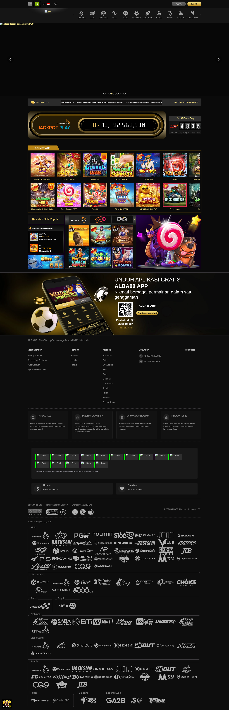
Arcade (159, 18)
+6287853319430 (152, 361)
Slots (92, 18)
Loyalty (74, 360)
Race (114, 18)
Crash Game (148, 18)
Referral (74, 364)
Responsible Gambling (37, 360)
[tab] (79, 219)
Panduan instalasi (147, 313)
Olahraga (136, 18)
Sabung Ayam (192, 18)
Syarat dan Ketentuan (37, 369)
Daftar (194, 4)
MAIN (44, 165)
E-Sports (181, 18)
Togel (125, 18)
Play (64, 127)
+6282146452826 (152, 356)
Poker (169, 18)
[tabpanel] (114, 59)
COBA (80, 232)
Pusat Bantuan (34, 364)
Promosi (74, 355)
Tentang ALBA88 (35, 355)
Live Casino (103, 18)
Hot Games (81, 18)
